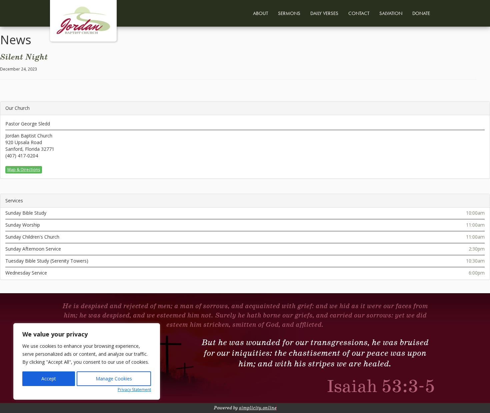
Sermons (289, 13)
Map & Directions (23, 169)
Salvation (390, 13)
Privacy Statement (134, 389)
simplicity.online (258, 408)
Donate (421, 13)
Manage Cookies (114, 378)
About (260, 13)
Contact (358, 13)
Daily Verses (324, 13)
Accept (48, 378)
